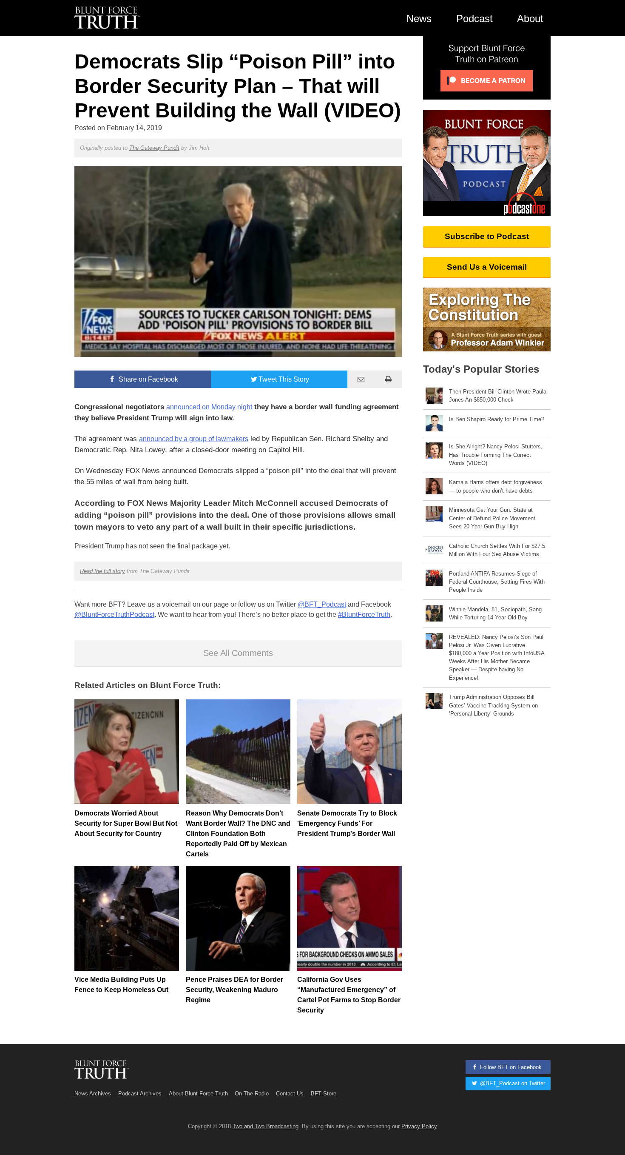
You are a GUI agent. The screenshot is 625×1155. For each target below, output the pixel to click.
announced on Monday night (209, 407)
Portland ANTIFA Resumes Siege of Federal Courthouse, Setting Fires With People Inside (497, 581)
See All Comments (238, 653)
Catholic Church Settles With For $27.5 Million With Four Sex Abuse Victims (497, 550)
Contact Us (290, 1093)
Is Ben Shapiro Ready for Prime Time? (496, 419)
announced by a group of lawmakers (193, 438)
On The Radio (252, 1093)
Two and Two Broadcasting (265, 1126)
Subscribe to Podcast (487, 236)
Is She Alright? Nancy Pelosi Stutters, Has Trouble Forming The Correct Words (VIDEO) (496, 454)
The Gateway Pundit (154, 148)
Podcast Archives (140, 1093)
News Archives (92, 1093)
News (419, 18)
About (530, 18)
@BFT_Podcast (322, 604)
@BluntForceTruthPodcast (114, 614)
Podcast (474, 18)
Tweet (284, 379)
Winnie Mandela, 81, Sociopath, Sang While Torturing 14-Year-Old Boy (495, 613)
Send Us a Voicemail (487, 266)
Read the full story (102, 571)
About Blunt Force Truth (198, 1093)
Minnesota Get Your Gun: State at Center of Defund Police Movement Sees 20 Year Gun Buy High (492, 518)
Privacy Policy (419, 1126)
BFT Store (323, 1093)
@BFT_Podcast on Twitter (511, 1083)
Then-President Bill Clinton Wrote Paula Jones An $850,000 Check (497, 395)
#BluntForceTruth (364, 614)
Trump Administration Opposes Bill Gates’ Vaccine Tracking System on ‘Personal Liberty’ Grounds (493, 705)
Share (147, 379)
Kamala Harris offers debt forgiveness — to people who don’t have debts (495, 486)
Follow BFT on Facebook (510, 1067)
